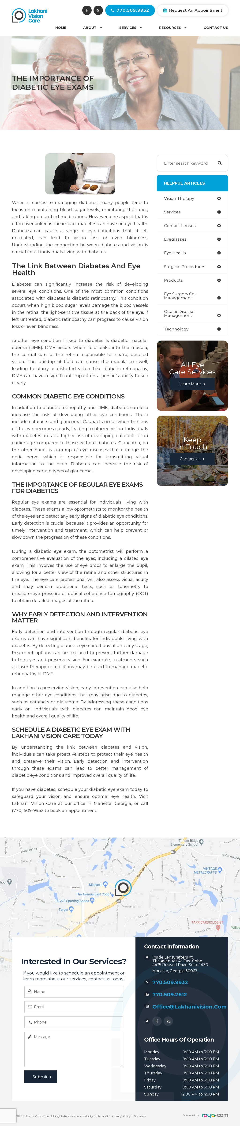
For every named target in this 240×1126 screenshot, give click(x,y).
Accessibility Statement (92, 1116)
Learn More (190, 384)
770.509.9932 (132, 10)
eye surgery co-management (180, 295)
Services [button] (127, 28)
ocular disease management (179, 313)
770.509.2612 (169, 994)
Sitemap (140, 1116)
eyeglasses (175, 239)
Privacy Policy (121, 1116)
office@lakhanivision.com (189, 1007)
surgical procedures (184, 266)
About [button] (90, 28)
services (172, 211)
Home (60, 28)
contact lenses (180, 225)
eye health (175, 252)
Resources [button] (170, 28)
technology (176, 328)
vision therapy (179, 198)
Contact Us (216, 28)
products (173, 280)
